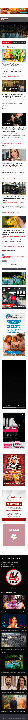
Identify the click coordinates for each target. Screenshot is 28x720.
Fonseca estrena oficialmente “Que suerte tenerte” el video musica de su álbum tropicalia (13, 96)
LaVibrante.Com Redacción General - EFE (11, 168)
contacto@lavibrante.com (8, 566)
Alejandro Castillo (6, 67)
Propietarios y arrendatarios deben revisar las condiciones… (13, 649)
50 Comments (17, 178)
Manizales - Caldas (8, 226)
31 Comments (6, 145)
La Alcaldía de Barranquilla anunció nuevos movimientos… (13, 692)
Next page (12, 250)
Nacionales (6, 158)
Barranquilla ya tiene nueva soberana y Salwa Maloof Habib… (14, 611)
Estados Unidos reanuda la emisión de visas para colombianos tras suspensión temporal (14, 198)
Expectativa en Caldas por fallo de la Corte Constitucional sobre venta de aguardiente (13, 232)
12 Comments (21, 246)
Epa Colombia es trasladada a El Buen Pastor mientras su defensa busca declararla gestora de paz (13, 165)
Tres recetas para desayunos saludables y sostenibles (11, 65)
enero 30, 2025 (15, 67)
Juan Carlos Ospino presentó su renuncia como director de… (14, 711)
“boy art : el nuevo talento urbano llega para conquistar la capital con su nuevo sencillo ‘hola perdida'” (14, 129)
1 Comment (16, 212)
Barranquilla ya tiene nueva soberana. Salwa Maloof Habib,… (14, 630)
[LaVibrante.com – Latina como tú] (4, 19)
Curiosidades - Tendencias (10, 59)
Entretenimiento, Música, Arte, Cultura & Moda (11, 89)
